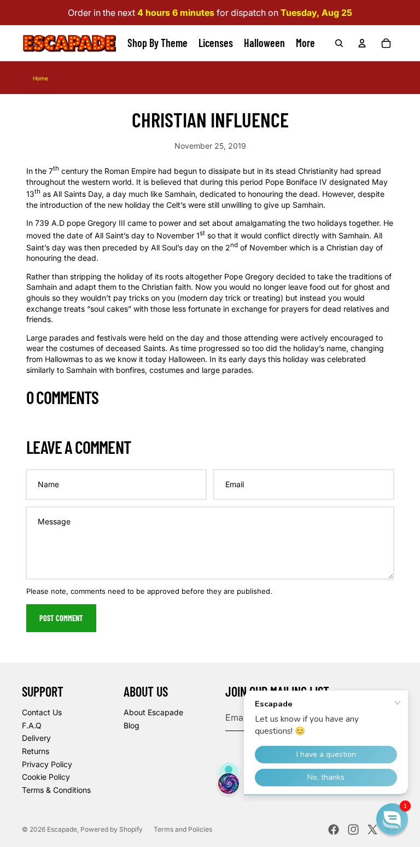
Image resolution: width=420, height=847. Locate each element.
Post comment (61, 618)
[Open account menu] (362, 43)
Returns (35, 751)
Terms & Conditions (56, 790)
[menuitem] (305, 43)
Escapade (62, 829)
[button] (392, 819)
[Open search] (339, 43)
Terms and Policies (183, 829)
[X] (372, 829)
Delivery (36, 738)
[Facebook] (333, 829)
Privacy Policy (47, 764)
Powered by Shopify (111, 829)
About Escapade (153, 712)
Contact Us (42, 712)
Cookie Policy (46, 776)
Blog (131, 725)
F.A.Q (32, 725)
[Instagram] (353, 829)
